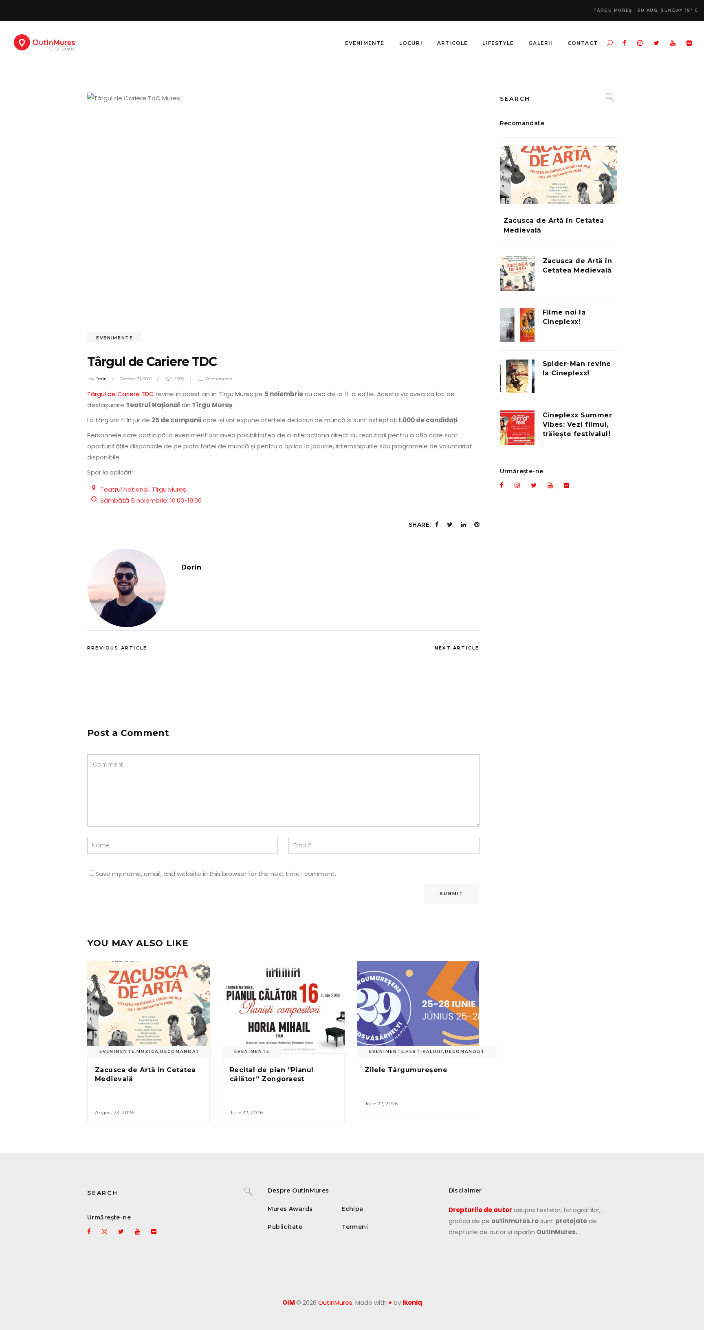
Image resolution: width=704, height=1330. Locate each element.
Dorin (101, 378)
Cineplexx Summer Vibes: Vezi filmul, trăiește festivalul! (577, 424)
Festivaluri (424, 1051)
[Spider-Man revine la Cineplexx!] (517, 376)
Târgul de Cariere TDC (120, 394)
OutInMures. (336, 1302)
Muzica (147, 1051)
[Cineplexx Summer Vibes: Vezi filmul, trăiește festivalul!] (517, 427)
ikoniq (412, 1302)
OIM (288, 1302)
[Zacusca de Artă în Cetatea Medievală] (148, 1007)
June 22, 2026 (246, 1112)
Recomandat (180, 1051)
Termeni (355, 1226)
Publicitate (285, 1226)
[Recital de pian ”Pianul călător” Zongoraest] (283, 1007)
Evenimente (114, 338)
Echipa (352, 1209)
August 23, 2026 (114, 1112)
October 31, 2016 (136, 378)
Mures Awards (290, 1209)
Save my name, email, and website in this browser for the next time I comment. (215, 873)
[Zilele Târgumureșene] (418, 1007)
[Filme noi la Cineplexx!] (517, 325)
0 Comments (219, 378)
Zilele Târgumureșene (406, 1070)
